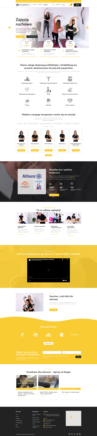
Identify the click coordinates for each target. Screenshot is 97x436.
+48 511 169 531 (36, 1)
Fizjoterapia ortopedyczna (33, 123)
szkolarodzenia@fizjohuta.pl (51, 425)
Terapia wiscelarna (76, 123)
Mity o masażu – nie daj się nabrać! (26, 392)
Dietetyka (46, 126)
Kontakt (58, 4)
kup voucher (53, 309)
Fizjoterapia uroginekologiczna (45, 123)
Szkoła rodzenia (64, 5)
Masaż (25, 123)
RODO (33, 423)
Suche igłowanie (68, 123)
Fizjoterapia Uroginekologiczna (39, 227)
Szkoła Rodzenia (19, 420)
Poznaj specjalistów (21, 35)
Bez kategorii (28, 388)
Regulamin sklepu (35, 417)
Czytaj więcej (21, 233)
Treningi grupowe (19, 422)
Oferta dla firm (48, 343)
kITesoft (33, 434)
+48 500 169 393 (49, 427)
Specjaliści (40, 4)
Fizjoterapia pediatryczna (58, 123)
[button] (87, 28)
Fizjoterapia (20, 123)
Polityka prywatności (36, 421)
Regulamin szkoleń (35, 419)
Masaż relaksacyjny (23, 226)
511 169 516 (72, 177)
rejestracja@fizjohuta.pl (47, 1)
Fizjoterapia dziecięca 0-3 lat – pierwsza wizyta (73, 228)
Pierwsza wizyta (46, 5)
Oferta (34, 4)
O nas (30, 5)
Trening (51, 126)
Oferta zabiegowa (34, 35)
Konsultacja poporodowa (54, 227)
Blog (54, 4)
